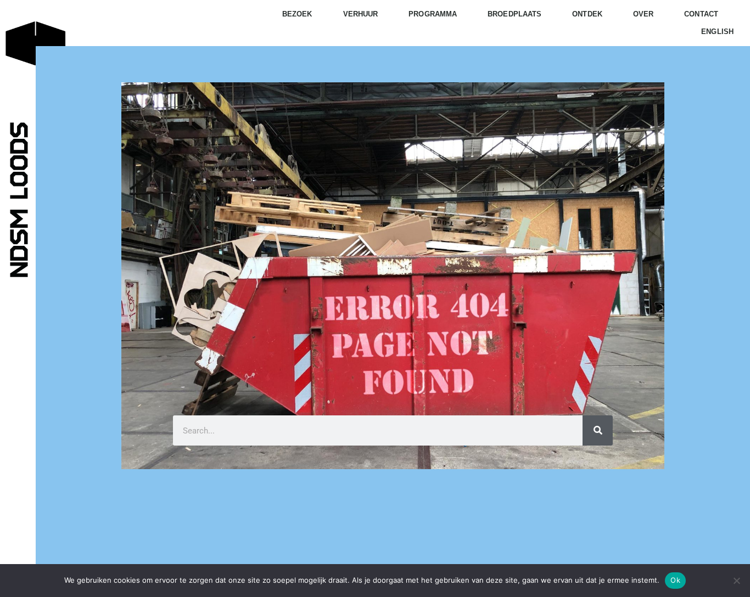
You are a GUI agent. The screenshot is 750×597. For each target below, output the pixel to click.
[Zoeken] (598, 430)
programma (432, 14)
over (643, 14)
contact (701, 14)
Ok (675, 580)
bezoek (297, 14)
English (717, 31)
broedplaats (514, 14)
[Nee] (736, 580)
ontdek (587, 14)
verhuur (360, 14)
